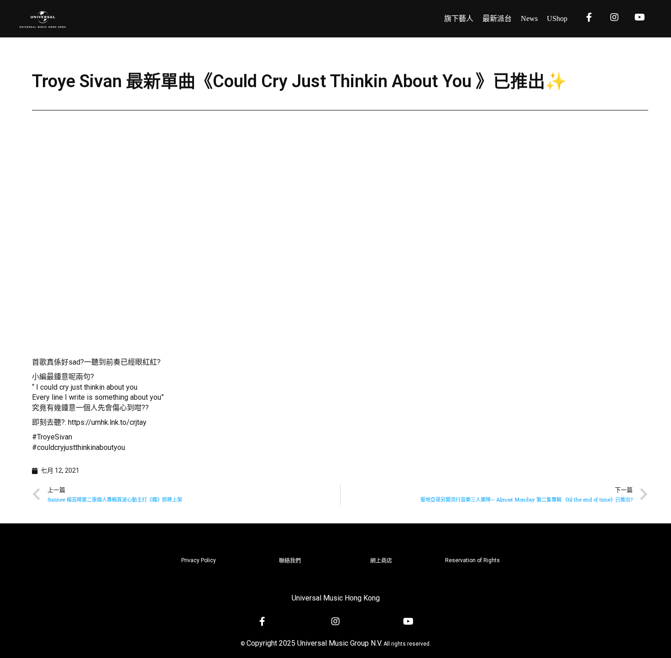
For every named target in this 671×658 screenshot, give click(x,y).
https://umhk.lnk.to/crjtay (107, 422)
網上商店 (381, 561)
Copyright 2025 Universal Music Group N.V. (314, 643)
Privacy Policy (198, 560)
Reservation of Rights (472, 560)
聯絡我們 (290, 561)
